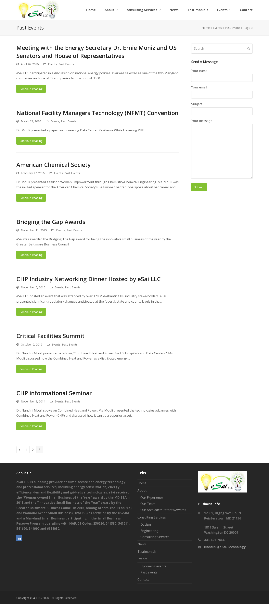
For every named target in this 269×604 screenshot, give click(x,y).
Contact (143, 579)
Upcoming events (153, 566)
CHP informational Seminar (54, 393)
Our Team (147, 504)
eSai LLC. (36, 598)
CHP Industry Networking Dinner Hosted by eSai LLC (88, 279)
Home (206, 28)
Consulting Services (154, 537)
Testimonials (147, 551)
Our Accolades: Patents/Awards (163, 510)
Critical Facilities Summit (50, 336)
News (141, 544)
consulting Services (151, 517)
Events (217, 28)
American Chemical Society (53, 165)
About (142, 490)
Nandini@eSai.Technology (225, 547)
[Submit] (248, 48)
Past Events (232, 28)
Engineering (149, 531)
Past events (149, 572)
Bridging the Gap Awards (50, 222)
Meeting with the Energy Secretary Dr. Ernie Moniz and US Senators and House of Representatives (96, 52)
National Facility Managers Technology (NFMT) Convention (97, 113)
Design (145, 524)
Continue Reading (31, 89)
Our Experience (151, 497)
